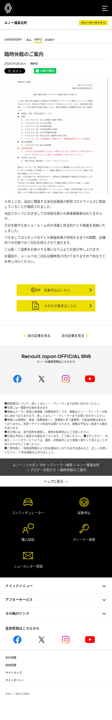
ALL (29, 40)
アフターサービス (19, 600)
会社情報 (10, 657)
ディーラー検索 (61, 465)
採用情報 (10, 665)
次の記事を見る (72, 335)
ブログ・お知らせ (43, 470)
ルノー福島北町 (15, 22)
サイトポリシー (14, 680)
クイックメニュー (19, 586)
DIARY (50, 40)
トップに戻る (53, 481)
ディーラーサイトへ (93, 23)
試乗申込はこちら (56, 290)
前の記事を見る (39, 335)
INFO (38, 39)
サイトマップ (13, 673)
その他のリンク (17, 613)
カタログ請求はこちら (60, 305)
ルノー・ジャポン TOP (29, 465)
